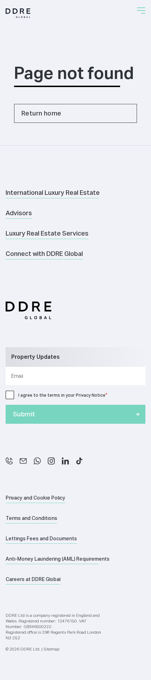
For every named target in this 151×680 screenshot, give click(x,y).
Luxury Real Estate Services (47, 233)
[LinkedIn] (65, 460)
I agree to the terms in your (61, 395)
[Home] (18, 13)
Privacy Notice (90, 395)
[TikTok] (79, 460)
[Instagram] (51, 460)
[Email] (23, 460)
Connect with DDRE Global (44, 254)
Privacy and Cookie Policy (35, 498)
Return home (41, 113)
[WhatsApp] (37, 460)
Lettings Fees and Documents (41, 538)
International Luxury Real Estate (53, 193)
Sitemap (51, 649)
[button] (141, 10)
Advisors (19, 213)
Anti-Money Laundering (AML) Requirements (58, 559)
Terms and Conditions (31, 518)
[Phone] (9, 460)
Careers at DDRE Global (33, 579)
